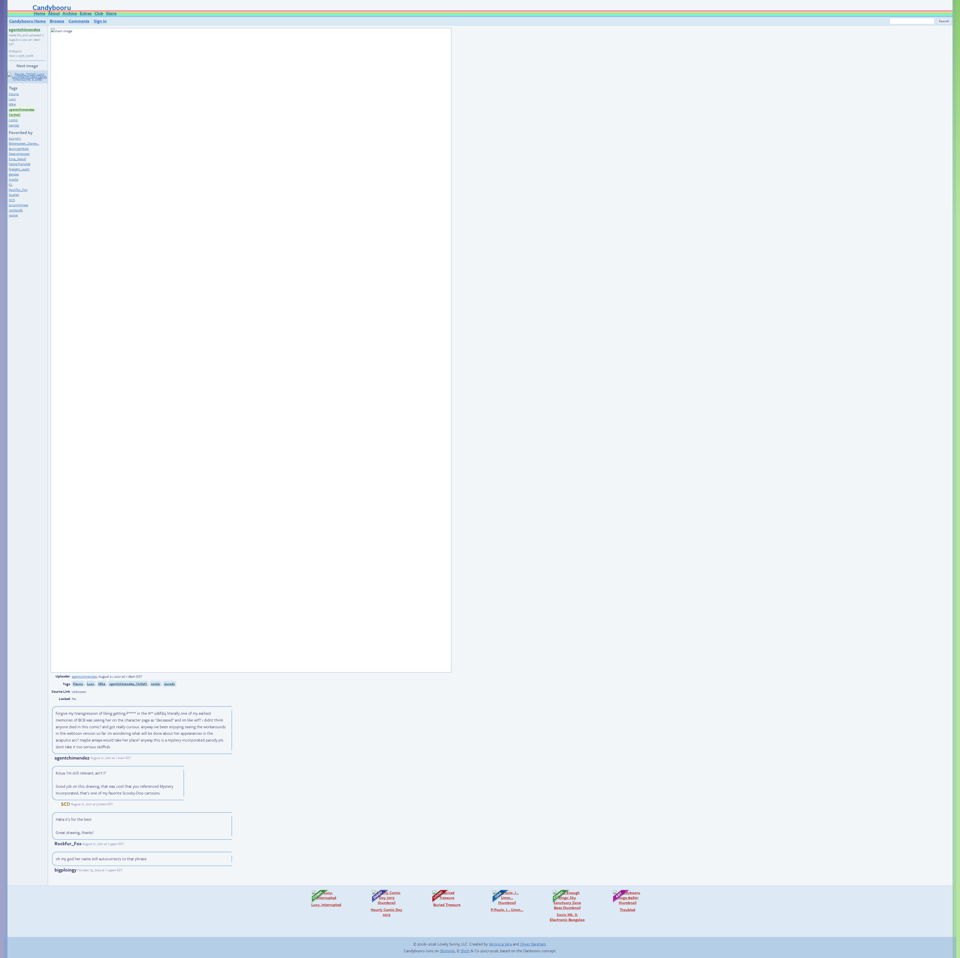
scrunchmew (18, 205)
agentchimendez (24, 29)
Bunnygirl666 (19, 148)
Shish (465, 951)
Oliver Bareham (533, 944)
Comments (79, 21)
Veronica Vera (500, 944)
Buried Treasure (443, 898)
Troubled (621, 901)
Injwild (13, 179)
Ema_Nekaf (17, 159)
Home (39, 13)
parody (14, 125)
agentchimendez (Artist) (21, 112)
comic (13, 119)
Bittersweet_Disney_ (24, 143)
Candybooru (51, 7)
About (54, 13)
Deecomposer (19, 153)
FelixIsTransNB (19, 163)
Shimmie (447, 951)
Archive (69, 13)
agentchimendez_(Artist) (128, 683)
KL (10, 184)
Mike (12, 104)
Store (111, 13)
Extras (86, 13)
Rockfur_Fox (18, 189)
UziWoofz (16, 210)
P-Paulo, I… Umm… (505, 901)
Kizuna (14, 93)
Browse (57, 21)
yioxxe (13, 215)
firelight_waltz (19, 169)
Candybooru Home (27, 21)
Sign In (100, 21)
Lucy (12, 99)
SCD (12, 199)
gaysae (14, 174)
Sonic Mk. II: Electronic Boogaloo (566, 906)
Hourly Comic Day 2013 (384, 903)
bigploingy (65, 869)
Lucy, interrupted (324, 898)
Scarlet (14, 194)
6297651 (15, 138)
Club (98, 13)
